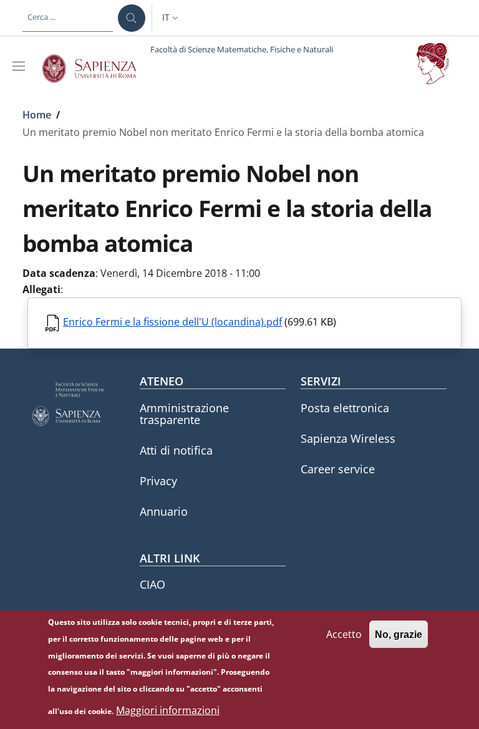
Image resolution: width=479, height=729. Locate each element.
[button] (171, 18)
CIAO (152, 584)
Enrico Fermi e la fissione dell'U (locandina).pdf (172, 322)
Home (36, 115)
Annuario (164, 511)
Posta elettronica (345, 407)
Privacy (158, 480)
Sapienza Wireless (348, 438)
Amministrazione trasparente (184, 413)
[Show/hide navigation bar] (21, 66)
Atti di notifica (176, 450)
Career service (338, 468)
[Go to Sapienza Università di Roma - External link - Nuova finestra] (96, 69)
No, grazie (398, 634)
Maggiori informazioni (168, 710)
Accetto (344, 634)
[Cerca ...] (131, 18)
